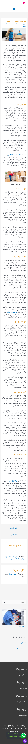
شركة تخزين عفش (13, 480)
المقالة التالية (14, 534)
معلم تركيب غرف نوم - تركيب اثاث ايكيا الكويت (14, 557)
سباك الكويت (20, 626)
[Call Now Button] (25, 741)
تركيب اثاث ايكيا (21, 648)
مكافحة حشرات (23, 715)
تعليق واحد (23, 24)
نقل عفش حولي (23, 675)
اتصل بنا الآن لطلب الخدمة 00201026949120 (13, 735)
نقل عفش (23, 643)
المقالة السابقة (14, 528)
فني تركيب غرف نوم (21, 702)
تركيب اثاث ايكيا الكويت (14, 155)
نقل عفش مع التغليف (12, 312)
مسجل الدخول (12, 574)
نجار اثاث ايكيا (23, 688)
